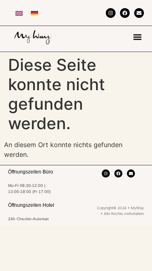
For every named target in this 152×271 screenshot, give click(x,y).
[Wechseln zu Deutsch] (34, 12)
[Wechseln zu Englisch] (19, 12)
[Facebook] (125, 13)
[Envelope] (139, 13)
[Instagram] (111, 13)
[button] (137, 36)
